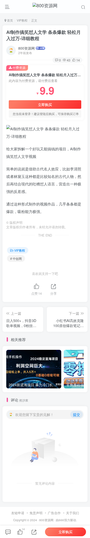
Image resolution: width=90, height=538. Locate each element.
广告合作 (54, 512)
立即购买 (45, 104)
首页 (9, 20)
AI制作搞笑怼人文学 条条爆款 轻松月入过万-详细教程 (43, 35)
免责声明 (36, 512)
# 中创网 (16, 258)
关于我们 (72, 512)
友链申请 (17, 512)
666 (61, 520)
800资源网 (26, 48)
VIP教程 (22, 20)
